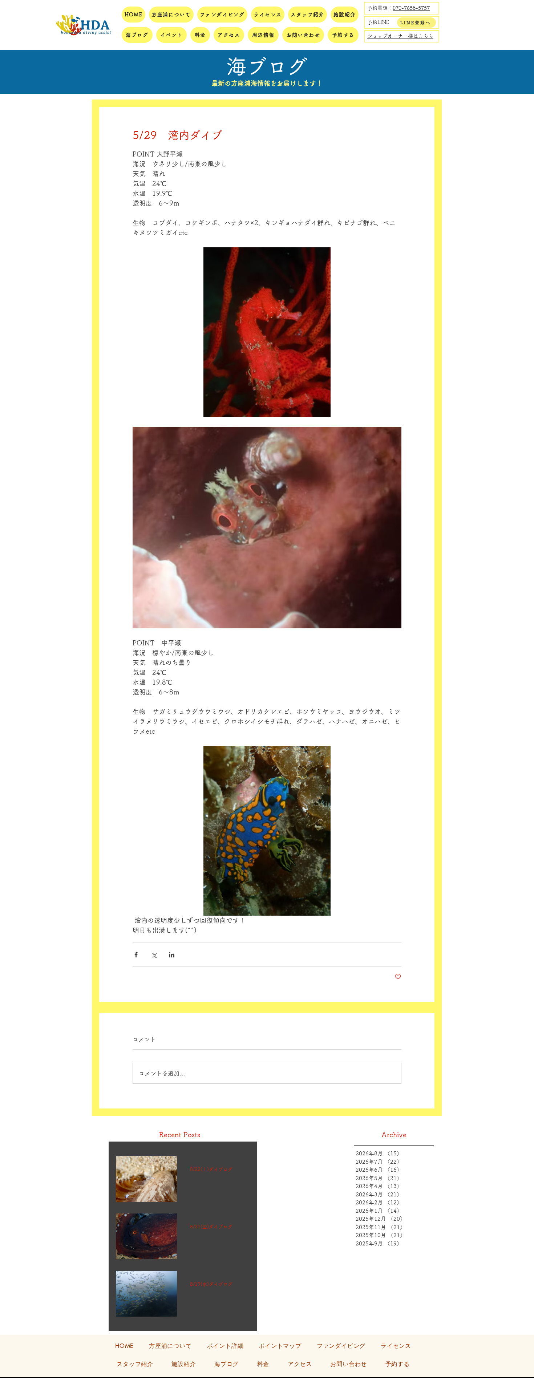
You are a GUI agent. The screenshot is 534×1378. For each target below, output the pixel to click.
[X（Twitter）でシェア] (153, 954)
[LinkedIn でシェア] (171, 954)
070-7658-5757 (411, 8)
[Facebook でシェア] (136, 954)
